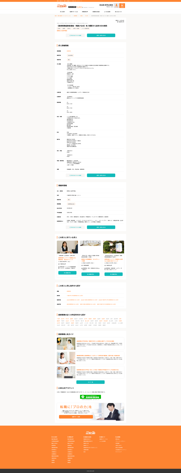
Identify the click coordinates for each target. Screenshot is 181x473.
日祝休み (69, 28)
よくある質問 (107, 11)
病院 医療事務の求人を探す (73, 304)
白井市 (58, 323)
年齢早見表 (86, 449)
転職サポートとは (74, 11)
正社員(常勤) (70, 55)
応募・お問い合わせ (101, 35)
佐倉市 (103, 318)
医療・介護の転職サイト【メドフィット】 (63, 15)
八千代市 (72, 321)
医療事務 (75, 15)
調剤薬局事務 (55, 447)
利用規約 (117, 443)
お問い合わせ (120, 2)
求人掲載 (116, 6)
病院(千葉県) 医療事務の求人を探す (88, 304)
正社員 (59, 28)
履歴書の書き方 (87, 439)
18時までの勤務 (76, 28)
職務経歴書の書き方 (88, 441)
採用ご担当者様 (119, 447)
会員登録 (122, 6)
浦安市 (100, 321)
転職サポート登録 (76, 416)
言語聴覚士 (54, 454)
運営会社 (117, 439)
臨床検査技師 (55, 439)
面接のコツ (86, 445)
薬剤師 (53, 462)
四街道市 (106, 321)
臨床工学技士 (55, 443)
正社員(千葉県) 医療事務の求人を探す (89, 300)
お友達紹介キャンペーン (121, 449)
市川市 (86, 15)
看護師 (53, 460)
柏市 (120, 318)
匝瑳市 (72, 323)
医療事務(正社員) (71, 204)
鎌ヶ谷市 (87, 321)
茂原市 (94, 318)
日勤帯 (64, 28)
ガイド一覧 (90, 382)
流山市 (67, 321)
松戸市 (85, 318)
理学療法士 (54, 449)
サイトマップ (118, 451)
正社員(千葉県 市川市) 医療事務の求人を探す (109, 300)
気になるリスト (118, 11)
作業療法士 (54, 451)
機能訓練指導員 (55, 456)
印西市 (120, 321)
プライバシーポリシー (120, 441)
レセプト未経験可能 (85, 28)
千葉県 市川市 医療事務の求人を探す (75, 295)
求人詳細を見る (67, 272)
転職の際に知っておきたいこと (90, 447)
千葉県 (81, 15)
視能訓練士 (54, 458)
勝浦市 (58, 321)
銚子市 (62, 318)
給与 (85, 451)
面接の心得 (86, 443)
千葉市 (58, 318)
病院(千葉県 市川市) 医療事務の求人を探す (106, 304)
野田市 (90, 318)
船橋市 (71, 318)
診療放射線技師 (55, 441)
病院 (69, 59)
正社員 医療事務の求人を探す (73, 300)
